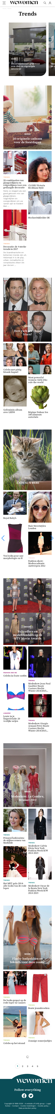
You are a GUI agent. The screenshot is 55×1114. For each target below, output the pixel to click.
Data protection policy (27, 1108)
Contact (15, 1106)
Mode (9, 8)
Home (4, 8)
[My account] (50, 3)
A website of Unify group (35, 1104)
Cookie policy (43, 1106)
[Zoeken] (45, 3)
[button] (3, 538)
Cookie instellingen (28, 1106)
